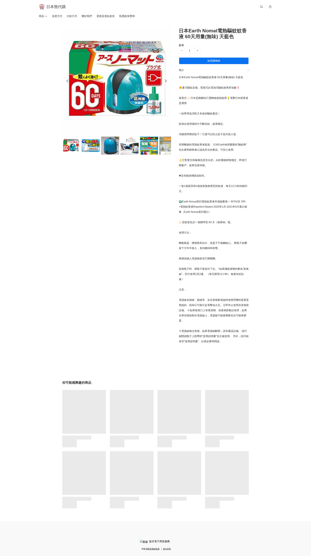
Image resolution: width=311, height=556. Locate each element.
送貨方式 (57, 16)
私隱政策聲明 (127, 16)
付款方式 (72, 16)
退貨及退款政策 (106, 16)
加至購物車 (213, 60)
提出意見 (167, 549)
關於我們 (87, 16)
